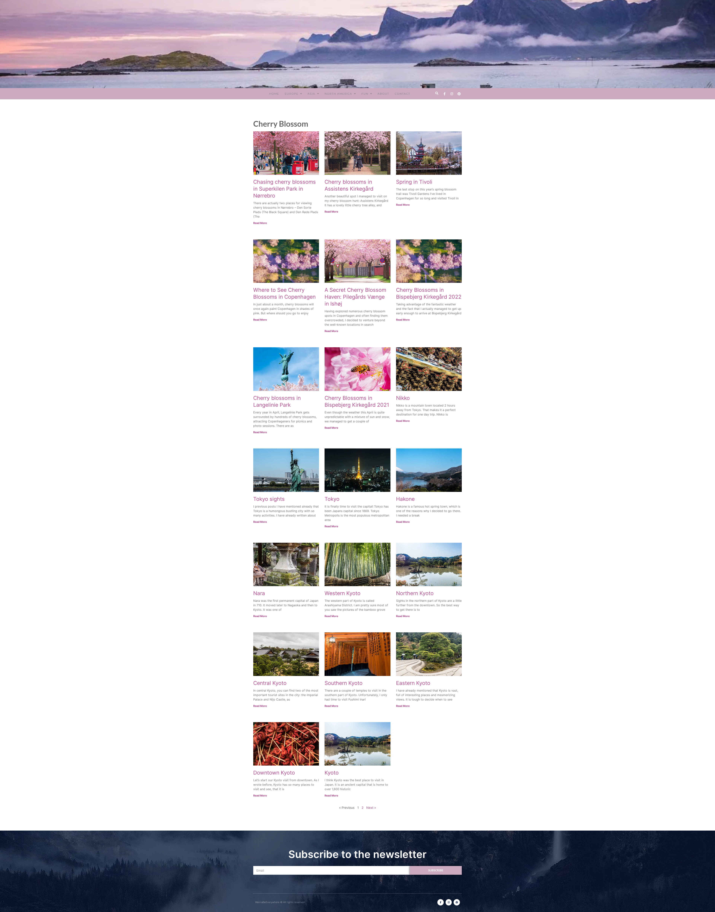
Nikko (403, 398)
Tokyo (332, 499)
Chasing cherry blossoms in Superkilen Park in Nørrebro (284, 189)
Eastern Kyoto (413, 683)
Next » (371, 808)
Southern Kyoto (344, 683)
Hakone (405, 499)
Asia (311, 93)
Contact (402, 93)
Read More (260, 223)
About (383, 93)
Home (274, 93)
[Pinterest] (459, 94)
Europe (291, 93)
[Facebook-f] (444, 94)
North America (338, 93)
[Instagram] (452, 94)
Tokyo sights (269, 499)
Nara (259, 593)
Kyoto (332, 772)
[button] (436, 93)
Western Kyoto (342, 593)
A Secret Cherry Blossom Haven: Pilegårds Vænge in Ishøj (355, 297)
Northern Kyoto (415, 593)
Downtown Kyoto (274, 772)
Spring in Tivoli (414, 182)
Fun (364, 93)
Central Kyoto (270, 683)
